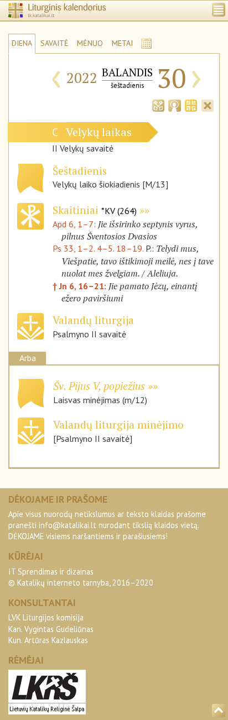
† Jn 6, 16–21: (80, 285)
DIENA (22, 43)
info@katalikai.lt (67, 525)
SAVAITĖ (54, 43)
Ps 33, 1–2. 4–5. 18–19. (98, 248)
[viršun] (218, 710)
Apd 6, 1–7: (75, 223)
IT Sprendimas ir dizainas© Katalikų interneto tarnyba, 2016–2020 (80, 577)
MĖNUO (90, 43)
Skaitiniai (95, 210)
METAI (122, 43)
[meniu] (218, 10)
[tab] (158, 104)
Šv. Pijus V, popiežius (99, 386)
